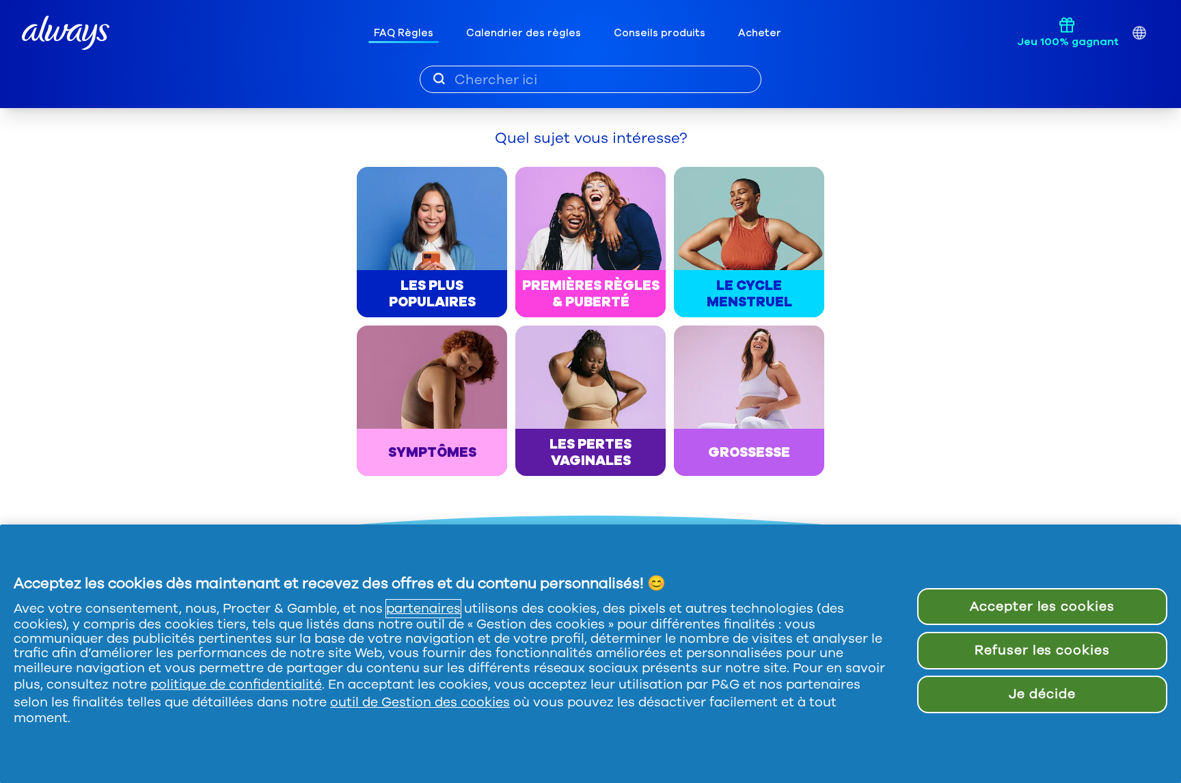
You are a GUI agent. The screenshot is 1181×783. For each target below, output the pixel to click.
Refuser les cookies (1042, 650)
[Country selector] (1139, 33)
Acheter (759, 33)
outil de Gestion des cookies (420, 702)
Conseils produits (659, 33)
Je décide (1042, 694)
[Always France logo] (65, 33)
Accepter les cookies (1042, 606)
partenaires (423, 609)
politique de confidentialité (236, 684)
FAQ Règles (403, 33)
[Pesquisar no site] (439, 78)
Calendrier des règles (523, 33)
